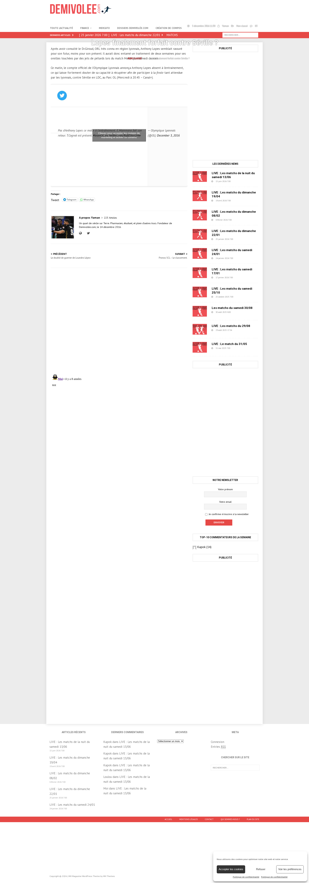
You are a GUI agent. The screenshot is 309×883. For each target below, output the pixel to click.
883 (239, 181)
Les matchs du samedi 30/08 (232, 308)
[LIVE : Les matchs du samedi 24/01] (200, 253)
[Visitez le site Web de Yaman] (81, 233)
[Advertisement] (225, 81)
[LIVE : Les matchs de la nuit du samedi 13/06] (200, 176)
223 (241, 239)
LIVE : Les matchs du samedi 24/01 (72, 805)
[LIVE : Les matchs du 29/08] (200, 329)
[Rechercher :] (235, 767)
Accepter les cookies (231, 869)
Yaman (225, 25)
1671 (242, 297)
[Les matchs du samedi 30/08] (200, 311)
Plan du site (253, 819)
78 (240, 330)
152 (241, 277)
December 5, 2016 (168, 135)
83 (256, 25)
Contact (209, 819)
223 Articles (110, 217)
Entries (218, 747)
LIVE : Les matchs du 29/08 (231, 326)
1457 (239, 348)
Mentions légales (188, 819)
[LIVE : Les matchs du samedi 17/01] (200, 272)
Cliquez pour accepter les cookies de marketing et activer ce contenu (119, 135)
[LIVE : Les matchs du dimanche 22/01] (200, 234)
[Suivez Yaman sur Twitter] (88, 233)
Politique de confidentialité (246, 877)
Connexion (217, 742)
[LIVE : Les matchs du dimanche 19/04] (200, 195)
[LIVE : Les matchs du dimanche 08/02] (200, 215)
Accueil (168, 819)
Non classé (242, 25)
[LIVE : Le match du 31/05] (200, 347)
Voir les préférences (289, 869)
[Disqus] (119, 320)
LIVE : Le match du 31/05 (229, 344)
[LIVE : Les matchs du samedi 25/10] (200, 292)
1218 (240, 312)
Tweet (55, 199)
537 (239, 200)
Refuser (260, 869)
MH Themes (109, 876)
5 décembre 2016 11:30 (203, 25)
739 (240, 220)
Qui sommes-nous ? (230, 819)
